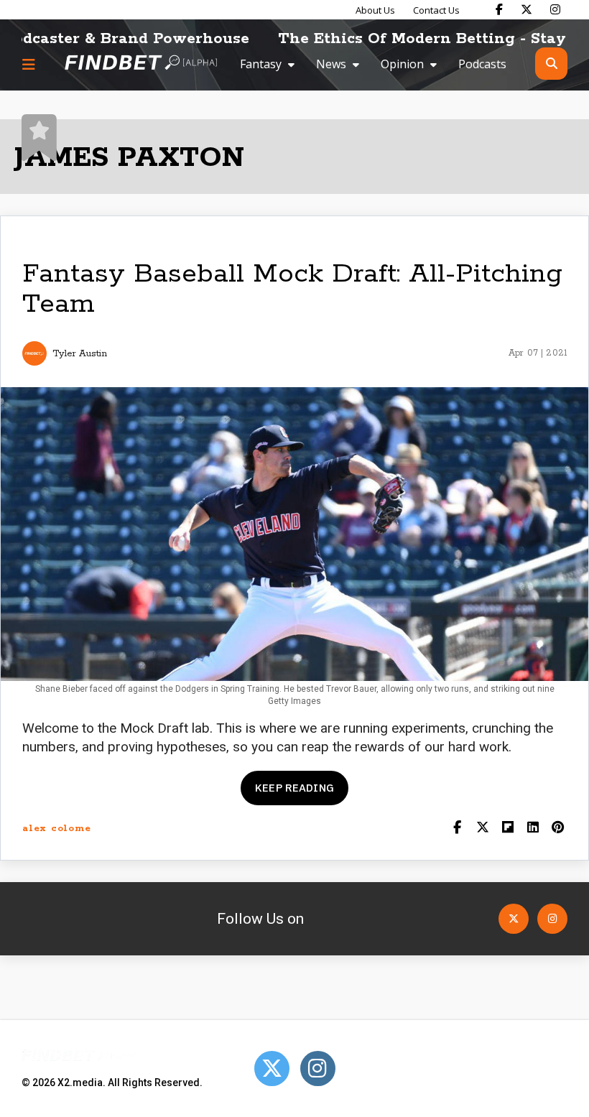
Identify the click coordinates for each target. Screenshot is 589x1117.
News (331, 64)
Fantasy (261, 64)
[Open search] (551, 63)
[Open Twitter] (513, 919)
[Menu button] (29, 64)
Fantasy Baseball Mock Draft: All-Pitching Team (292, 289)
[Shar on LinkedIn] (533, 829)
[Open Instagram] (552, 919)
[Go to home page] (141, 63)
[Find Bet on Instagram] (555, 9)
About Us (375, 10)
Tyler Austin (79, 354)
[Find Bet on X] (526, 9)
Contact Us (436, 10)
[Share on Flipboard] (507, 829)
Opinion (402, 64)
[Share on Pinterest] (558, 829)
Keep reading (294, 787)
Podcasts (482, 64)
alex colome (56, 828)
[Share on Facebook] (457, 829)
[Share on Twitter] (482, 829)
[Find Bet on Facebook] (499, 9)
